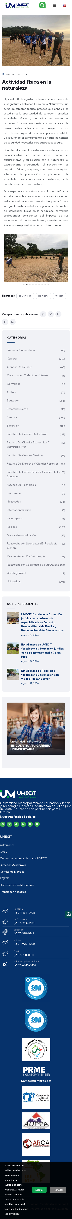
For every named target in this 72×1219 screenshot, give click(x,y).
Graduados (14, 501)
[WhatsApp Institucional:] (5, 964)
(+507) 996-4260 (24, 943)
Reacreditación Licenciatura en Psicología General (32, 545)
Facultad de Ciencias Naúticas (25, 455)
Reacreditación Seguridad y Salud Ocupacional (35, 564)
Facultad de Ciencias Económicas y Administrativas (28, 444)
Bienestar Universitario (21, 350)
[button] (54, 5)
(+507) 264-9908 (24, 912)
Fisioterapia (14, 493)
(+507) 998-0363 (24, 933)
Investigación (15, 518)
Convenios (13, 383)
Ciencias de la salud (19, 367)
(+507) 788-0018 (24, 955)
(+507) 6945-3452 (25, 965)
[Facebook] (2, 824)
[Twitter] (9, 824)
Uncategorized (16, 573)
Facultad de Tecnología (21, 484)
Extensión (13, 425)
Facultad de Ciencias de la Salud (27, 434)
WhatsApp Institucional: (27, 961)
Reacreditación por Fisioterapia (26, 556)
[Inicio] (18, 794)
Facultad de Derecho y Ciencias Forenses (32, 463)
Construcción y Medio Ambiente (27, 375)
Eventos (12, 417)
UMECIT (59, 296)
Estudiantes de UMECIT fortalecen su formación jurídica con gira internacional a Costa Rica (42, 650)
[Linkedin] (30, 824)
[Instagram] (23, 824)
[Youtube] (37, 824)
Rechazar (58, 1189)
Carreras (12, 358)
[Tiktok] (16, 824)
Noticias (43, 296)
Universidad (14, 581)
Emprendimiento (17, 409)
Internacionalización (19, 510)
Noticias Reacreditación (21, 535)
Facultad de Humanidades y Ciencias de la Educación (33, 474)
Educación (25, 296)
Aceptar (39, 1189)
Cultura (11, 392)
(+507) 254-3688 (24, 923)
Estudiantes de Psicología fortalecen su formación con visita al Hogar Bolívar (40, 674)
